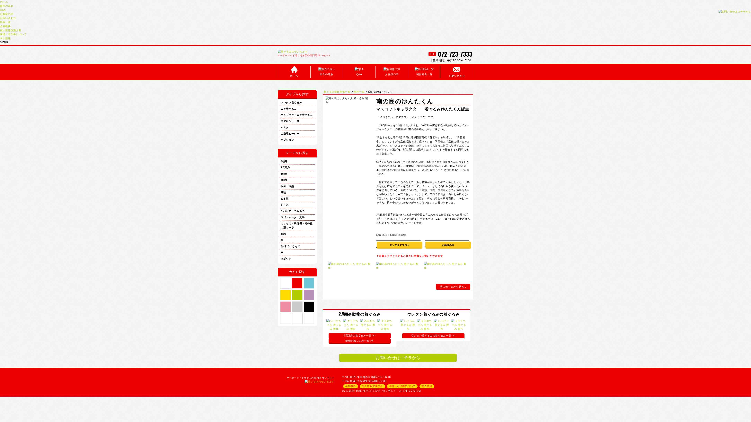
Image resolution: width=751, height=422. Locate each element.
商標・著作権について (13, 34)
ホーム (4, 1)
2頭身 (284, 161)
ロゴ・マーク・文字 (293, 217)
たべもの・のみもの (293, 211)
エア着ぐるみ (289, 108)
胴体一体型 (287, 186)
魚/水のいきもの (290, 246)
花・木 (285, 204)
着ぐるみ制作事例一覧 (337, 91)
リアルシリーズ (290, 121)
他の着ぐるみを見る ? (453, 286)
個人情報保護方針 (10, 30)
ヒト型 (285, 198)
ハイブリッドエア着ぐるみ (297, 114)
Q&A (3, 10)
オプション (287, 139)
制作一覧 (359, 91)
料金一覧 (5, 22)
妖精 (283, 233)
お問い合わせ (8, 18)
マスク (285, 127)
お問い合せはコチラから (398, 358)
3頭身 (284, 173)
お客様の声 (6, 14)
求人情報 (5, 38)
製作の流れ (6, 5)
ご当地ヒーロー (290, 133)
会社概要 (5, 26)
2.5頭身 (285, 167)
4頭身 (284, 180)
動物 (283, 192)
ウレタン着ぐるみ (291, 102)
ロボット (286, 258)
